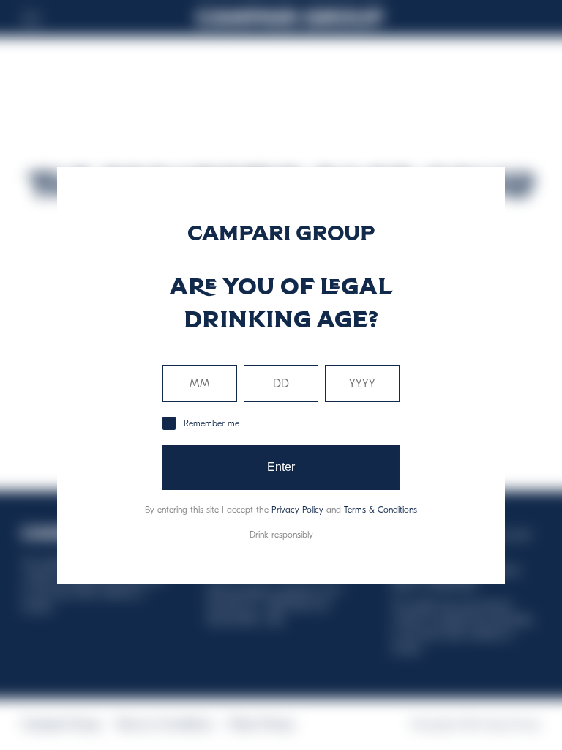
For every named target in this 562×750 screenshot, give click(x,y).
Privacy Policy (297, 510)
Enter (281, 467)
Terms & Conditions (380, 510)
